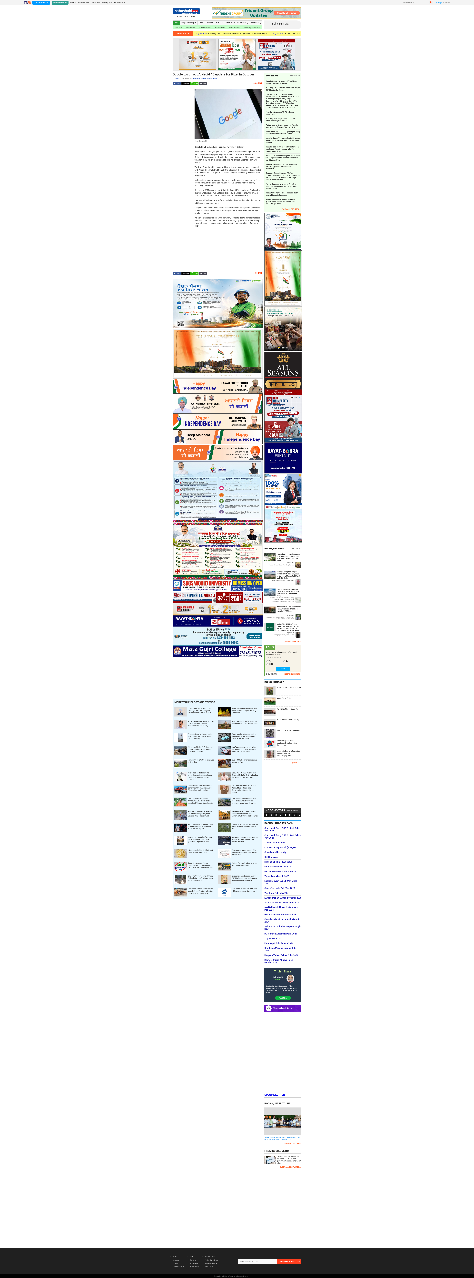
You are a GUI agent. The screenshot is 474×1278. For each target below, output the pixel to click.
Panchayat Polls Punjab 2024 (278, 943)
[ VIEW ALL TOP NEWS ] (291, 209)
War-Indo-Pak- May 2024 (276, 893)
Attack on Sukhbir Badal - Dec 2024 (281, 902)
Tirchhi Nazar (190, 27)
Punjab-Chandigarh (188, 23)
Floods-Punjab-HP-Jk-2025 (278, 866)
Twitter (185, 83)
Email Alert (178, 27)
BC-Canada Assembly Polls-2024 (280, 934)
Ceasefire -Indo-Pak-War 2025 (279, 888)
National (219, 23)
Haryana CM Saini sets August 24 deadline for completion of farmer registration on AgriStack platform (283, 158)
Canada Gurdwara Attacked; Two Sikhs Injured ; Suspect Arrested (281, 82)
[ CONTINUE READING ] (292, 1143)
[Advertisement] (182, 126)
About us (73, 3)
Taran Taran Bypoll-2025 (276, 876)
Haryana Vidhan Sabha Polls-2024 (281, 955)
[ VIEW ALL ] (296, 762)
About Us (176, 1260)
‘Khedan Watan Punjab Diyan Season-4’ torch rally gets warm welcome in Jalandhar (281, 166)
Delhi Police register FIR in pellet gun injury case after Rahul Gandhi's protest (283, 133)
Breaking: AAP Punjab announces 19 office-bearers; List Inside (280, 120)
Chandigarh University (275, 852)
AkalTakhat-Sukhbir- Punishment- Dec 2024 (281, 908)
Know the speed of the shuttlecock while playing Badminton (287, 743)
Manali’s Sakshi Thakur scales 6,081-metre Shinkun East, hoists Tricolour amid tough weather (283, 140)
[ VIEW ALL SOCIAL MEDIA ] (290, 1167)
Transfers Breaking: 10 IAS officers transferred (280, 113)
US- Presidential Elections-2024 (280, 914)
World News (230, 23)
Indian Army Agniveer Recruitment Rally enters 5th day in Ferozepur (282, 194)
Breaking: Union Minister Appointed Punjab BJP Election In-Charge (283, 89)
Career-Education (205, 27)
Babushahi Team (83, 3)
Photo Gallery (242, 23)
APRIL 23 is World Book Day (288, 720)
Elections (193, 1260)
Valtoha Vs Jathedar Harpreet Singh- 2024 (282, 927)
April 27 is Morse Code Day (287, 709)
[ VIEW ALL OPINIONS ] (292, 642)
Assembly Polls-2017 (109, 3)
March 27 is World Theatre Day (289, 730)
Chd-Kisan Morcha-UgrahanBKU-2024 (280, 949)
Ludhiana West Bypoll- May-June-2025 (281, 882)
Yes (270, 661)
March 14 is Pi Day (284, 698)
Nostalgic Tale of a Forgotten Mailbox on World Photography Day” (288, 753)
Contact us (121, 3)
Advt (98, 3)
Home (176, 23)
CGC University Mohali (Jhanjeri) (280, 847)
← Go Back (257, 83)
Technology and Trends (252, 27)
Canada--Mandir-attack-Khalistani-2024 (282, 920)
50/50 (271, 664)
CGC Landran (271, 857)
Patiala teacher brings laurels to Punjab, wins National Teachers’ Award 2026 (237, 33)
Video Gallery (256, 23)
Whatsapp (194, 83)
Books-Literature (234, 27)
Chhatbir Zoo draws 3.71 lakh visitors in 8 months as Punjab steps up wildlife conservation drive (282, 149)
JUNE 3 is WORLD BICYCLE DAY (289, 687)
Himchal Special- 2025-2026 (278, 862)
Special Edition (274, 1095)
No (287, 661)
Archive (93, 3)
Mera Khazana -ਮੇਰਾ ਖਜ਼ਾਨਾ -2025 (280, 871)
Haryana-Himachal (206, 23)
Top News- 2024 (272, 938)
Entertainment (220, 27)
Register (447, 3)
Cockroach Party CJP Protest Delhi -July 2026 (282, 829)
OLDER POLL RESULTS (292, 674)
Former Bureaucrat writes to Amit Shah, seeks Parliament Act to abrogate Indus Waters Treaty (281, 186)
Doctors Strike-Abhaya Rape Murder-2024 (278, 961)
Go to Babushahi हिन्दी (60, 3)
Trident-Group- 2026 (274, 842)
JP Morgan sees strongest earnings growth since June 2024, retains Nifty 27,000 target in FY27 (280, 201)
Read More (283, 998)
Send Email (203, 83)
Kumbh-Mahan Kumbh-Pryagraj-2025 (282, 898)
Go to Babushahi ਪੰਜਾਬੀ (41, 3)
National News (210, 1257)
